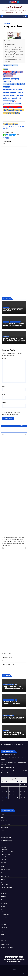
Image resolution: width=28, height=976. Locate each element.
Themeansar (13, 969)
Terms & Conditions (13, 972)
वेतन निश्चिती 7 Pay (7, 23)
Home (2, 814)
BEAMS (3, 906)
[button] (23, 16)
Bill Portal (3, 896)
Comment (5, 358)
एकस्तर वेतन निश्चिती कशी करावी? (12, 104)
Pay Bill (3, 879)
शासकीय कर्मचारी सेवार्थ (14, 7)
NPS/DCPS (4, 893)
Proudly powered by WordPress (10, 967)
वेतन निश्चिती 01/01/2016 (10, 44)
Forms (2, 830)
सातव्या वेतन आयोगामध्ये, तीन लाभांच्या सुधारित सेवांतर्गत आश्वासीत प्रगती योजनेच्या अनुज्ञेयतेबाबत (13, 98)
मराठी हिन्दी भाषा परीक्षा (5, 869)
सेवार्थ (16, 684)
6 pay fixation (4, 827)
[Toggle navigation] (13, 16)
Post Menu (3, 924)
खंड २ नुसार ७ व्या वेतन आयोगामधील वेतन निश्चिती (13, 310)
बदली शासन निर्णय (6, 854)
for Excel (20, 92)
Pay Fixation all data (10, 124)
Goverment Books (5, 834)
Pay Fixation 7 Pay (5, 824)
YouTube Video (5, 820)
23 (24, 794)
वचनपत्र (6, 46)
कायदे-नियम (3, 844)
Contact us (5, 911)
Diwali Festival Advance (8, 887)
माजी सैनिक (4, 857)
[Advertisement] (14, 208)
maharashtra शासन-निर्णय (6, 840)
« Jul (2, 805)
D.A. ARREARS (6, 730)
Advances (4, 890)
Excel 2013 (4, 927)
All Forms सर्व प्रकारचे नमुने (7, 947)
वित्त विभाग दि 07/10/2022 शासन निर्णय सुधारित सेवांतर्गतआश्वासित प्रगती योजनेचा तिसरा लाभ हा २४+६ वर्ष (14, 340)
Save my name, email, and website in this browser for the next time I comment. (12, 413)
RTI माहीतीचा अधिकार (5, 863)
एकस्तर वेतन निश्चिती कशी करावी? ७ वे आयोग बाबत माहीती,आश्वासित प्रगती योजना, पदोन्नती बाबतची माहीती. (13, 59)
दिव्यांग (2, 866)
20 (13, 794)
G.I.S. (2, 937)
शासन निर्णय (3, 847)
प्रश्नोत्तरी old (13, 754)
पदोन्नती (4, 859)
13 (13, 791)
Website (4, 402)
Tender (2, 921)
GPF (2, 899)
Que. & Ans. (4, 917)
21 (17, 794)
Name (4, 386)
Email (4, 394)
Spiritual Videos (5, 941)
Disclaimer (6, 972)
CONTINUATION (5, 876)
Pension (3, 817)
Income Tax (4, 903)
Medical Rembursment (6, 837)
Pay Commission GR (7, 851)
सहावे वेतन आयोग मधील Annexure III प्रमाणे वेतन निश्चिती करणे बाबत (13, 324)
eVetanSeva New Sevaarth (9, 684)
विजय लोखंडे (3, 767)
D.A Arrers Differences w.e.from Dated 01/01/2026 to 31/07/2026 (13, 734)
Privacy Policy (21, 972)
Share (6, 138)
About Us (3, 909)
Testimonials (5, 914)
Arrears (3, 882)
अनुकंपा (2, 931)
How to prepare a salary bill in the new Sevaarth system (12, 688)
